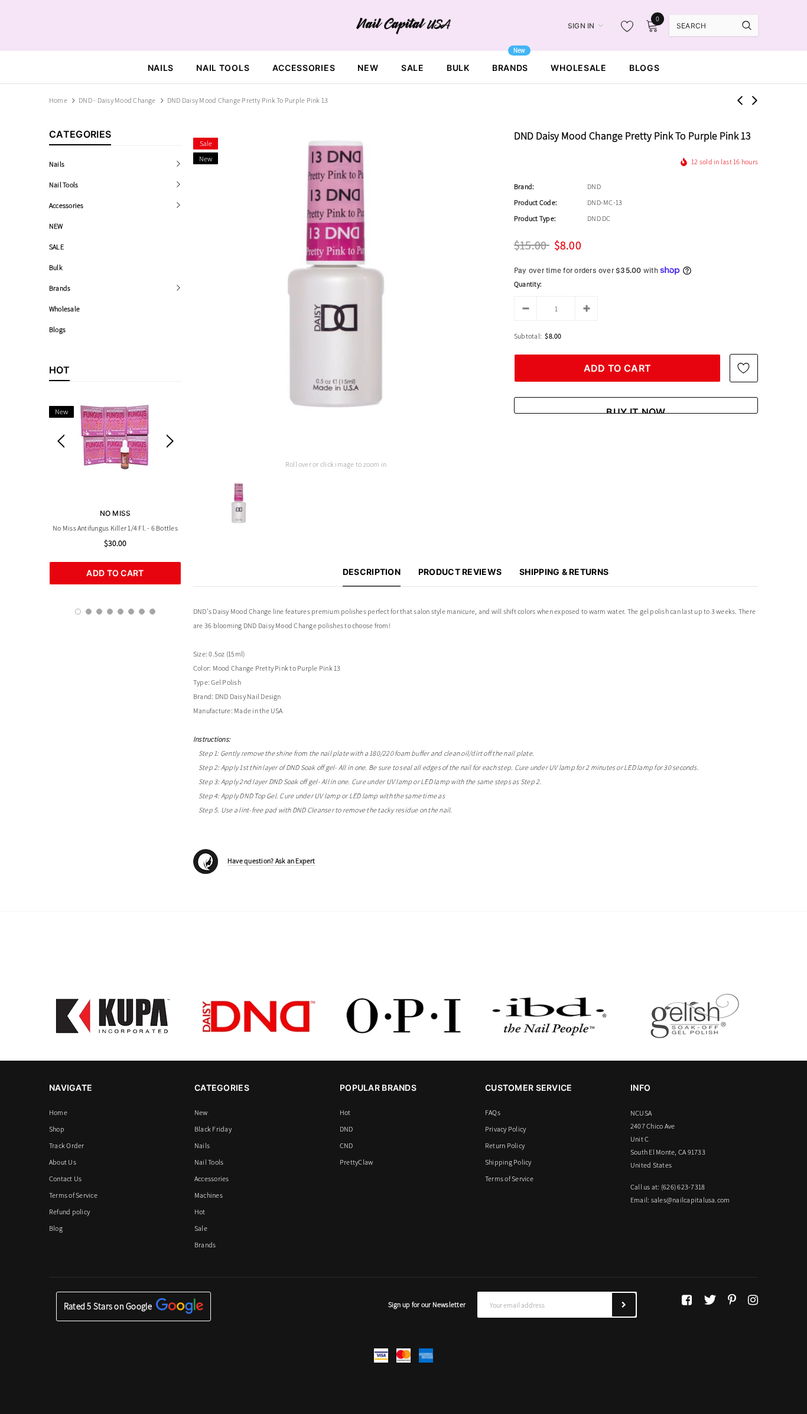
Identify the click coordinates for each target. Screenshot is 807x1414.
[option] (115, 492)
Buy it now (635, 410)
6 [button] (131, 612)
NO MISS (115, 513)
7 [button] (142, 612)
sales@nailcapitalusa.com (690, 1199)
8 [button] (152, 612)
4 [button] (110, 612)
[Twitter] (710, 1300)
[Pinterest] (732, 1300)
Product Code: (535, 202)
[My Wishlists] (623, 26)
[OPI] (403, 1015)
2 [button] (89, 612)
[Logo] (403, 25)
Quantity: (528, 283)
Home (58, 100)
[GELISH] (694, 1015)
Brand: (524, 186)
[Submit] (624, 1305)
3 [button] (99, 612)
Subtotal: (528, 335)
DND (594, 186)
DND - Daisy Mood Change (117, 100)
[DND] (258, 1015)
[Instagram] (753, 1300)
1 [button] (78, 612)
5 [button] (120, 612)
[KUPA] (113, 1015)
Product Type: (535, 218)
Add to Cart (115, 573)
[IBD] (549, 1015)
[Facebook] (687, 1300)
